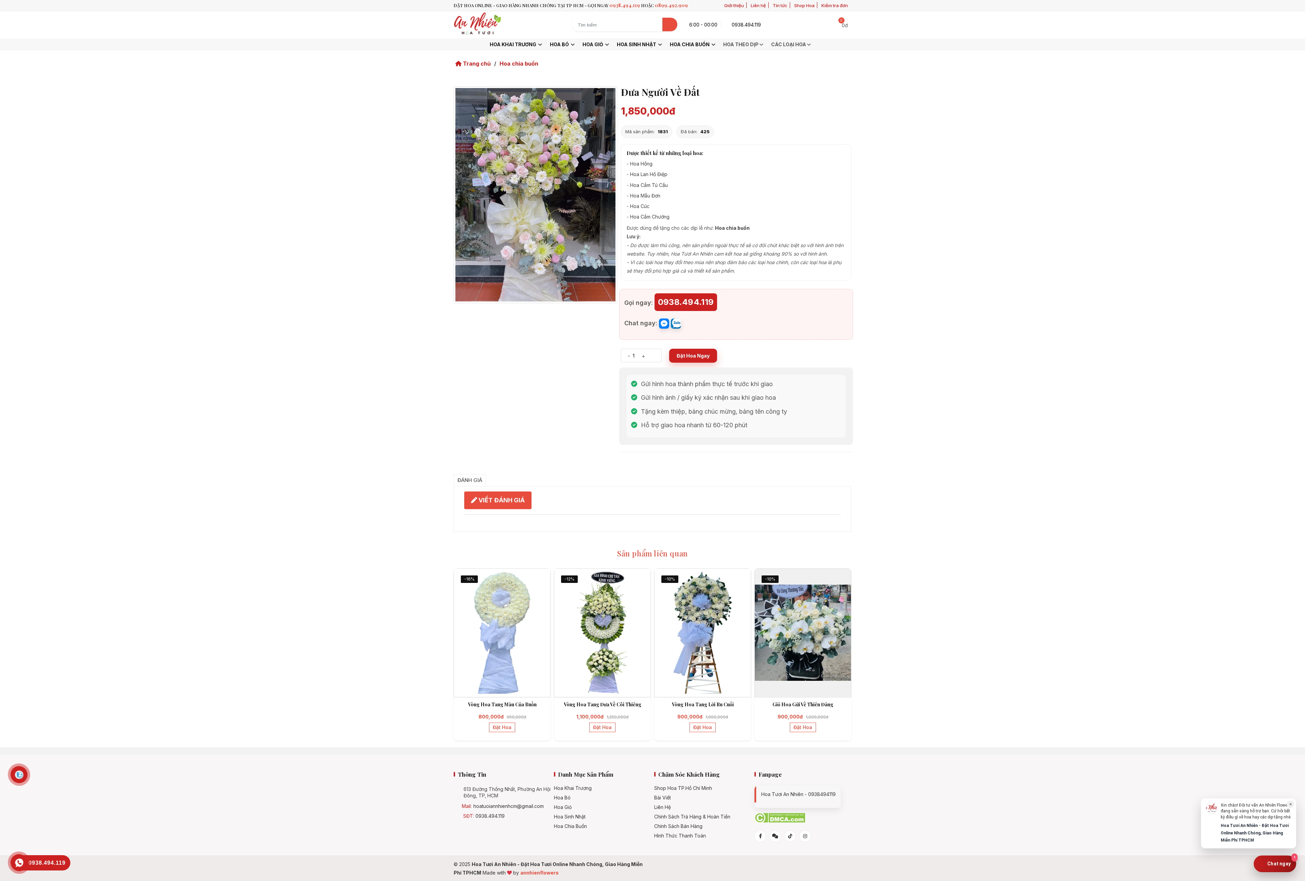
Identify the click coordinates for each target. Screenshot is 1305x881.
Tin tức (780, 5)
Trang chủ (476, 63)
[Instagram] (805, 836)
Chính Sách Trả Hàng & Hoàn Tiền (692, 816)
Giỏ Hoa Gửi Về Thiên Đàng (802, 704)
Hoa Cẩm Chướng (649, 217)
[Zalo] (775, 836)
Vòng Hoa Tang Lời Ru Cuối (703, 704)
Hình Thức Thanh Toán (680, 835)
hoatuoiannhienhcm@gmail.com (508, 806)
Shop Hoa (804, 5)
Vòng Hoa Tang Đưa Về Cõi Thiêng (602, 704)
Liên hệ (758, 5)
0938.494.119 (490, 816)
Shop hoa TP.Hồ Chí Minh (683, 788)
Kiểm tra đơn (834, 5)
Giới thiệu (734, 5)
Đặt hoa (502, 727)
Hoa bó (560, 44)
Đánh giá (469, 480)
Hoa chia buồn (690, 44)
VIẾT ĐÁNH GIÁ (501, 500)
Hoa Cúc (639, 206)
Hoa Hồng (641, 164)
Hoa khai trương (513, 44)
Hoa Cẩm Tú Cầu (649, 185)
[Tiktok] (790, 836)
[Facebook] (760, 836)
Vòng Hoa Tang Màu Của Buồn (502, 704)
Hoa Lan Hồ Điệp (648, 174)
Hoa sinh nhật (637, 44)
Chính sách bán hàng (678, 826)
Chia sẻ (631, 463)
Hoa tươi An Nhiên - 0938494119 (798, 794)
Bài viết (662, 797)
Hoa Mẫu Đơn (645, 195)
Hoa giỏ (593, 44)
